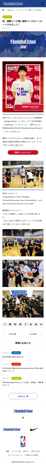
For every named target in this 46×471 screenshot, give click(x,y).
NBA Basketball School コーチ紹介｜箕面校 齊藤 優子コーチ (22, 383)
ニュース (7, 17)
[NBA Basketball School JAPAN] (13, 3)
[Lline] (20, 324)
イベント (16, 364)
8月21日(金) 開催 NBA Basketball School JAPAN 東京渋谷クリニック (22, 369)
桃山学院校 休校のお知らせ (13, 357)
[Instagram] (23, 418)
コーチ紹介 (16, 378)
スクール (16, 353)
